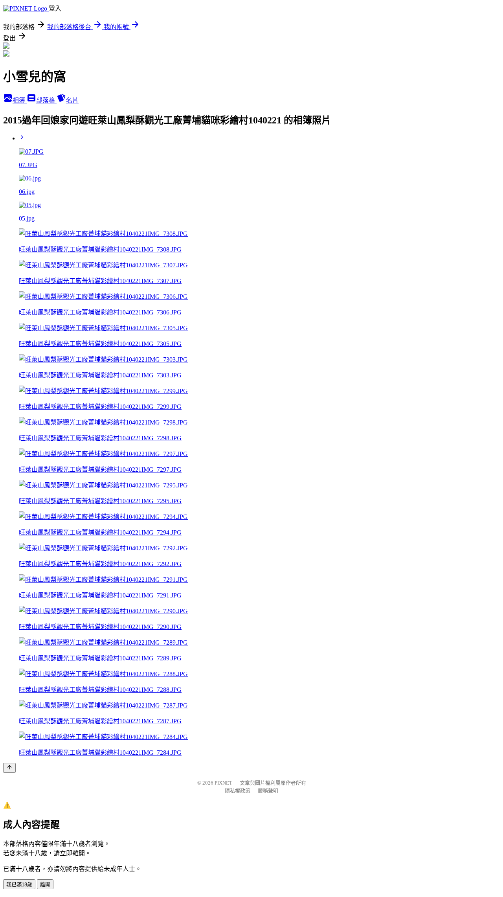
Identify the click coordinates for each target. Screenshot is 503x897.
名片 (72, 100)
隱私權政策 (237, 791)
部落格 (46, 100)
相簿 (20, 100)
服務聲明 (268, 791)
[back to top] (9, 768)
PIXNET (223, 783)
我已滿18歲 (19, 885)
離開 (45, 885)
